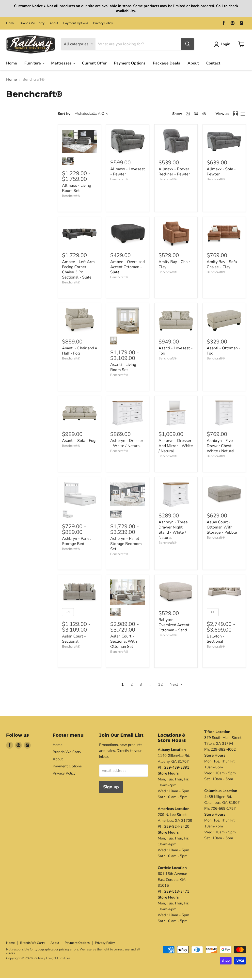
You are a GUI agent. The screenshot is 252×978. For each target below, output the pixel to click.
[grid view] (235, 113)
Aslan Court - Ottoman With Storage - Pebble (222, 527)
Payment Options (75, 23)
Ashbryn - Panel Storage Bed (76, 541)
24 (188, 113)
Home (10, 23)
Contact (213, 63)
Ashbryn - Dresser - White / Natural (126, 443)
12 (160, 684)
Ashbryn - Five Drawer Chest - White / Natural (221, 446)
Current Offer (94, 63)
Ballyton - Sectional (215, 639)
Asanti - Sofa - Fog (78, 440)
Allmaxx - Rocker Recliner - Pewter (174, 171)
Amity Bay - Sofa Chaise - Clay (222, 264)
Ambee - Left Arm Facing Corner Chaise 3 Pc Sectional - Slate (78, 269)
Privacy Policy (103, 23)
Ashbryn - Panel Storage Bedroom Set (126, 544)
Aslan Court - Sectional (74, 639)
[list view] (242, 113)
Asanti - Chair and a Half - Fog (79, 350)
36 (196, 113)
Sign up (111, 787)
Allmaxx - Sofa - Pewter (221, 171)
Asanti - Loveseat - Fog (175, 350)
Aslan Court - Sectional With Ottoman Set (123, 641)
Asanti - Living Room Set (123, 367)
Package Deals (166, 63)
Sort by (64, 114)
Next (174, 684)
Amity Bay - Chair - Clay (175, 264)
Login (225, 44)
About (53, 23)
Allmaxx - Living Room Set (76, 188)
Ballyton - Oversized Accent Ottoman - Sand (173, 625)
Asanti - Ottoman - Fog (223, 350)
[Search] (187, 44)
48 (204, 113)
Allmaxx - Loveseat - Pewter (127, 171)
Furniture (33, 63)
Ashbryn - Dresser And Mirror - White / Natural (175, 446)
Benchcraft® (71, 196)
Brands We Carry (32, 23)
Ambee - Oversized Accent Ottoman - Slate (127, 267)
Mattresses (62, 63)
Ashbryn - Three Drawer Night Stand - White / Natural (173, 529)
